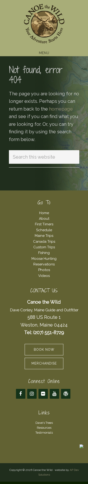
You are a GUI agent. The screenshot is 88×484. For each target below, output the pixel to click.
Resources (44, 427)
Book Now (44, 349)
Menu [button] (44, 53)
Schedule (44, 230)
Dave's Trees (44, 422)
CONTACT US (44, 290)
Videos (44, 276)
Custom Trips (44, 247)
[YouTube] (54, 394)
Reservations (44, 264)
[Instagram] (32, 394)
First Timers (44, 224)
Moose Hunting (44, 259)
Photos (44, 270)
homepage (61, 109)
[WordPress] (65, 394)
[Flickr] (43, 394)
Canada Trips (44, 241)
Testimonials (44, 432)
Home (44, 213)
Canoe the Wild (44, 24)
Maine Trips (44, 236)
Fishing (44, 253)
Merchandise (44, 363)
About (44, 218)
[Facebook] (20, 394)
